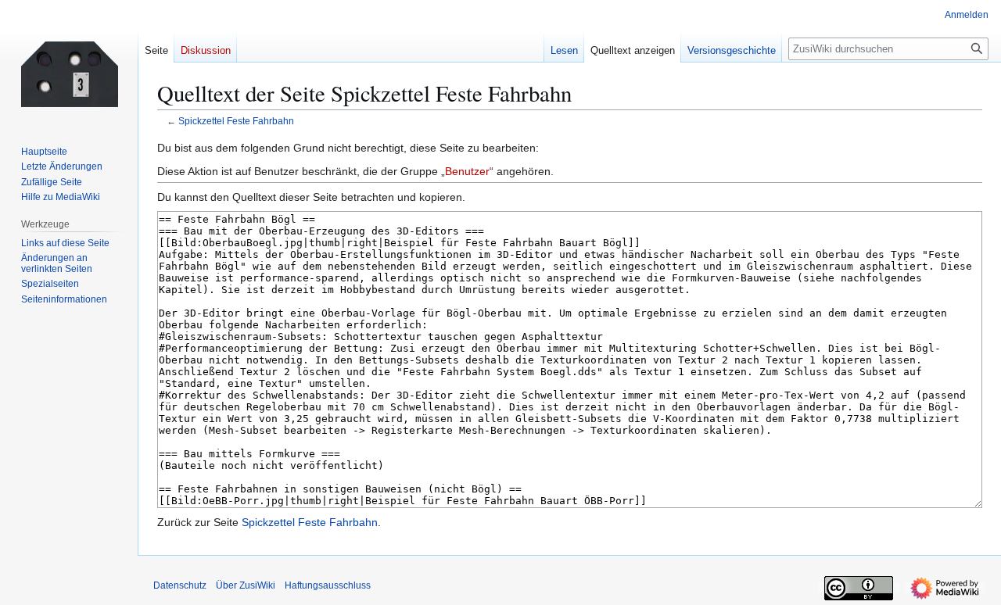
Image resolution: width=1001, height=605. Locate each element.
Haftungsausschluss (328, 585)
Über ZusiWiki (245, 585)
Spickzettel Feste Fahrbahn (236, 121)
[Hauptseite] (68, 62)
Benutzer (467, 171)
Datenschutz (179, 585)
